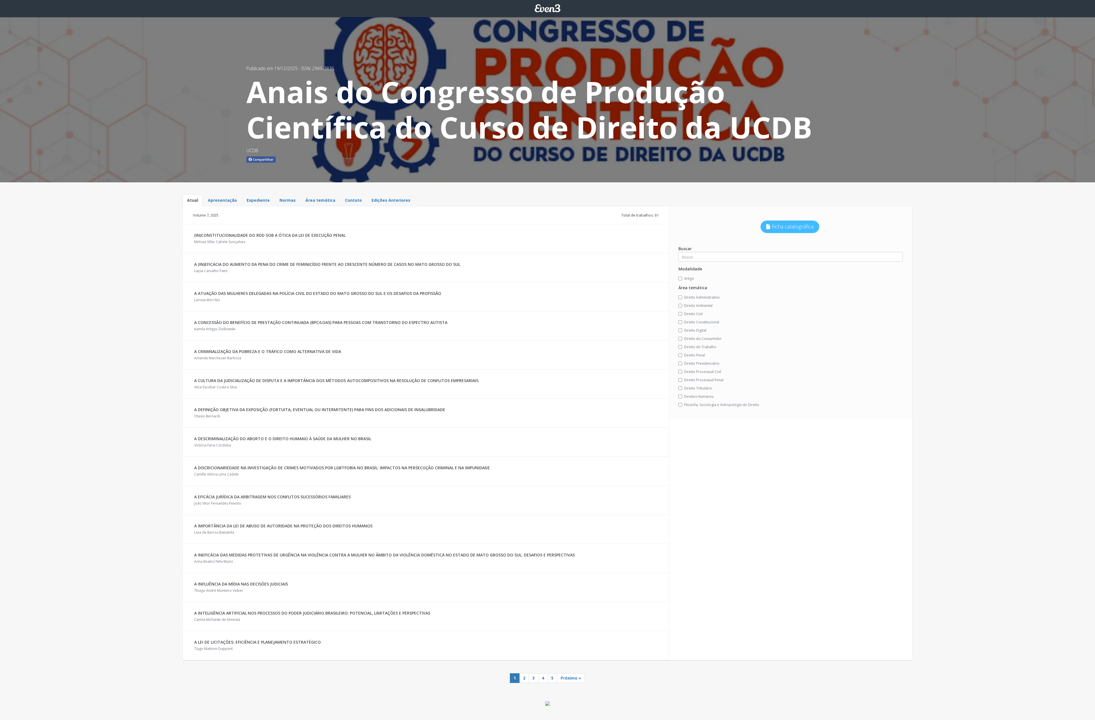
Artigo (689, 278)
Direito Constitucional (701, 322)
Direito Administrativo (702, 297)
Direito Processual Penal (703, 380)
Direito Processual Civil (702, 371)
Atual (192, 200)
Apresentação (222, 200)
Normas (287, 200)
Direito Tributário (698, 388)
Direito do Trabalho (700, 346)
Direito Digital (695, 330)
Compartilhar (262, 159)
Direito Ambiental (698, 305)
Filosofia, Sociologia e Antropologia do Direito (721, 404)
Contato (353, 200)
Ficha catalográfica (792, 226)
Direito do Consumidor (703, 338)
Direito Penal (694, 355)
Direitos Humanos (698, 396)
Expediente (258, 200)
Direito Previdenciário (701, 363)
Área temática (320, 200)
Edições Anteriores (391, 200)
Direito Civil (693, 313)
